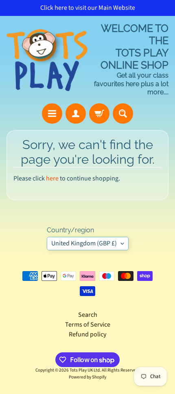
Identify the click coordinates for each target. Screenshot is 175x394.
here (52, 178)
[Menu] (52, 113)
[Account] (76, 113)
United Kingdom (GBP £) (84, 243)
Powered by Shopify (87, 377)
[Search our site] (123, 113)
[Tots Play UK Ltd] (47, 59)
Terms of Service (87, 324)
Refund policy (87, 334)
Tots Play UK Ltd (85, 370)
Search (87, 314)
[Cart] (99, 113)
